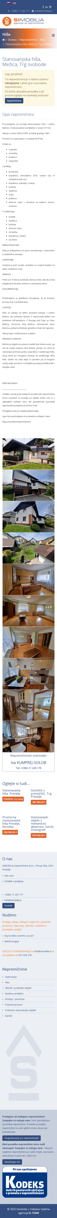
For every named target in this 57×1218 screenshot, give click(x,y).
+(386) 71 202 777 (20, 10)
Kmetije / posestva (14, 999)
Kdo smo (9, 875)
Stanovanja (10, 976)
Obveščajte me (12, 1161)
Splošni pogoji (11, 941)
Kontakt (8, 905)
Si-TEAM (34, 1213)
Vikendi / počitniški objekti (17, 987)
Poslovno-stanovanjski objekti (20, 1010)
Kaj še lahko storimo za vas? (19, 935)
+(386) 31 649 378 (31, 768)
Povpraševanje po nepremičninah (21, 1138)
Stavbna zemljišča (13, 993)
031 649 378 (25, 955)
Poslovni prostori (13, 1004)
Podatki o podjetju (13, 881)
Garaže (8, 1015)
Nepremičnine (14, 100)
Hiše (7, 982)
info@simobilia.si (43, 10)
